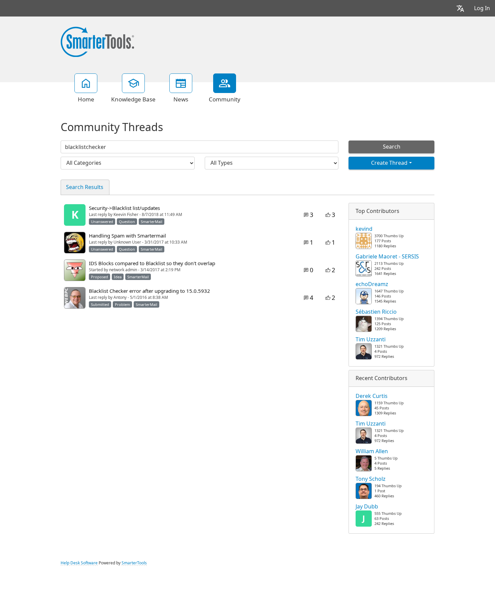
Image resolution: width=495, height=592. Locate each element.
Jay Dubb (367, 506)
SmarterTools (134, 563)
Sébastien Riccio (376, 312)
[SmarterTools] (97, 41)
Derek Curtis (372, 396)
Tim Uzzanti (371, 339)
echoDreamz (372, 284)
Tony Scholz (371, 479)
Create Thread (389, 163)
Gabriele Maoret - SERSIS (387, 256)
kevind (364, 229)
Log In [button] (482, 8)
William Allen (372, 451)
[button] (460, 8)
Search (391, 147)
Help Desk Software (79, 563)
